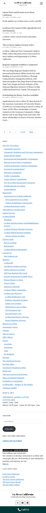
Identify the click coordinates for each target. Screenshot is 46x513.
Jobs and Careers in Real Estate (15, 374)
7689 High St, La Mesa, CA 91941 (16, 397)
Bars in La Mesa (10, 242)
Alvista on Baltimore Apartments (18, 203)
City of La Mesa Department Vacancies (19, 182)
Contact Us (7, 253)
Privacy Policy (9, 283)
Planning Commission (13, 172)
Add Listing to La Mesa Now (14, 209)
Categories (8, 347)
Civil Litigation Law (13, 310)
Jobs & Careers (9, 334)
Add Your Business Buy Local (15, 273)
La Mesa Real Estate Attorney (17, 317)
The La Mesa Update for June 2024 (18, 45)
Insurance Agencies (12, 286)
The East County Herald (12, 482)
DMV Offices (8, 337)
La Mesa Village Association (15, 290)
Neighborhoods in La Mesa (14, 186)
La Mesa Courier (9, 476)
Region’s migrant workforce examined (20, 64)
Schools (6, 330)
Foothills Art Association (13, 381)
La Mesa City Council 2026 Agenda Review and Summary (22, 29)
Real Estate (7, 193)
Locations (8, 344)
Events (5, 340)
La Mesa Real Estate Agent (14, 206)
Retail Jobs (7, 371)
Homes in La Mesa (10, 323)
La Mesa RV (8, 263)
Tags (6, 351)
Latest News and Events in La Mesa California (18, 13)
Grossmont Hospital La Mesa (14, 367)
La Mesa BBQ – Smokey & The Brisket (18, 384)
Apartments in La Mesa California (17, 196)
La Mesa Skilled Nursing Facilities (17, 232)
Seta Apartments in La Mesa (16, 199)
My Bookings (9, 354)
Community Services (12, 149)
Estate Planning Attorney (15, 320)
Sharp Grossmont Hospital (13, 378)
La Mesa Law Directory (13, 293)
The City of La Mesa (10, 145)
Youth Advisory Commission (15, 179)
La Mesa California (23, 2)
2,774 (22, 132)
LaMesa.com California (12, 441)
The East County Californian (13, 479)
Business (6, 259)
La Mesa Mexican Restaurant (15, 249)
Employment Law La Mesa (15, 307)
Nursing (6, 357)
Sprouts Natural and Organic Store (18, 276)
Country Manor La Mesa (15, 236)
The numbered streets (12, 361)
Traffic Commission (12, 176)
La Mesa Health (9, 216)
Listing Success (9, 213)
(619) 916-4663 (9, 399)
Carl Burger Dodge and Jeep (15, 266)
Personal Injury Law (13, 313)
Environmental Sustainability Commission (21, 159)
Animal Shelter (10, 189)
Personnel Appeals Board (14, 169)
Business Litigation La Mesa (16, 300)
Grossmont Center (10, 327)
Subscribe (9, 429)
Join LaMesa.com (11, 256)
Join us (5, 464)
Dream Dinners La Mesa (13, 280)
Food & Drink (8, 239)
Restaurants (9, 246)
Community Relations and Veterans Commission (23, 152)
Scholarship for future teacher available (21, 95)
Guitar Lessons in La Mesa (14, 269)
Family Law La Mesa (13, 303)
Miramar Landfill (10, 388)
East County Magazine (11, 474)
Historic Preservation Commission (17, 162)
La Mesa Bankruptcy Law (15, 296)
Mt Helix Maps (8, 364)
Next (31, 132)
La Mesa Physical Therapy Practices (18, 229)
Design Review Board (12, 155)
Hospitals (8, 220)
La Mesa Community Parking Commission (20, 166)
